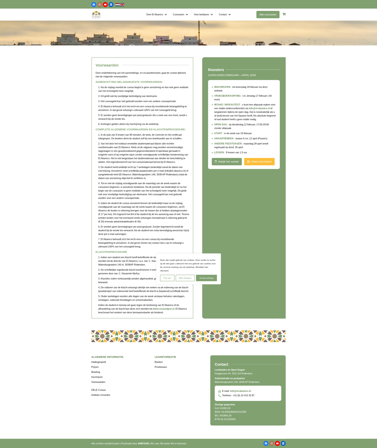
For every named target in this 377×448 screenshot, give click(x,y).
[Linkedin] (111, 4)
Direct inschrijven (262, 161)
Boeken (159, 362)
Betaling (95, 372)
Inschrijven (97, 377)
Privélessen (161, 367)
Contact (223, 14)
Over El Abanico (154, 14)
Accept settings (206, 278)
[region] (188, 268)
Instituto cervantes (100, 395)
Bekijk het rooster (228, 161)
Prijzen (95, 367)
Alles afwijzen (185, 278)
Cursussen (178, 14)
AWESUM (143, 443)
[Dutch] (117, 4)
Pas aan (167, 278)
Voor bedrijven (201, 14)
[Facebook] (93, 4)
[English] (122, 4)
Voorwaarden (98, 382)
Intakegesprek (98, 362)
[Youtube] (105, 4)
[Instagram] (99, 4)
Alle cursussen (268, 14)
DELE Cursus (98, 390)
